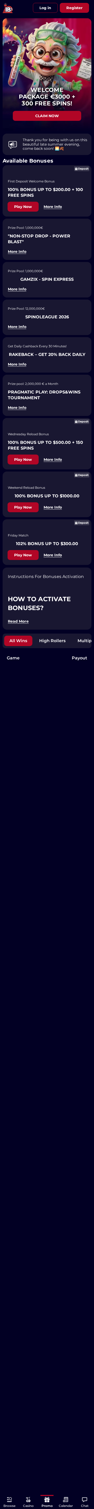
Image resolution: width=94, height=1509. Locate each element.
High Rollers (52, 640)
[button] (84, 1502)
